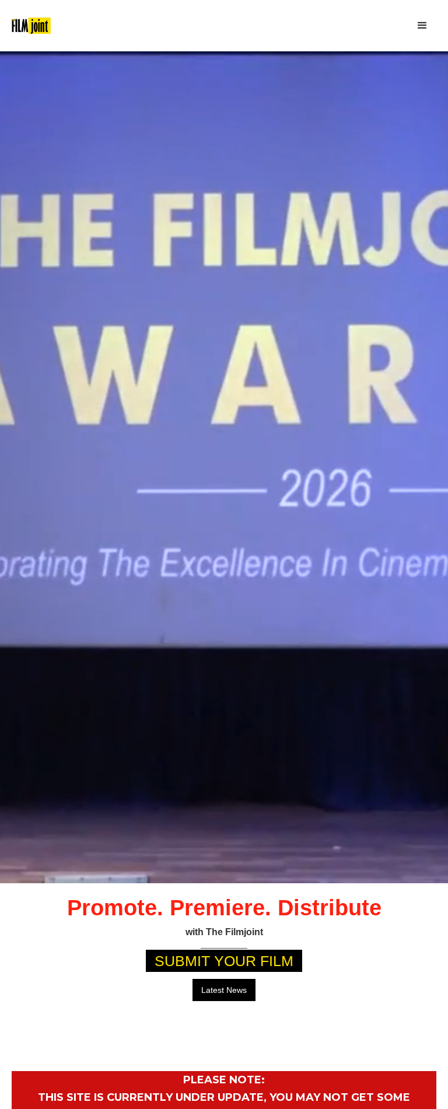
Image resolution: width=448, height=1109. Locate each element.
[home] (31, 26)
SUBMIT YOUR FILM (224, 961)
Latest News (224, 990)
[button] (422, 26)
